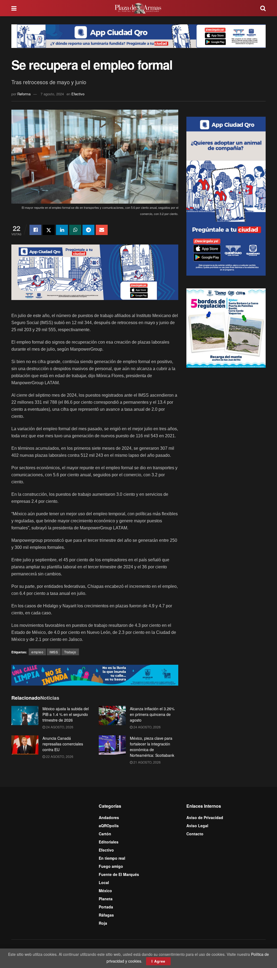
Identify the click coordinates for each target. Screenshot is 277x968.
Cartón (105, 833)
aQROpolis (109, 825)
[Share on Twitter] (49, 230)
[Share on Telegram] (88, 230)
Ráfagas (106, 915)
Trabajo (70, 652)
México (105, 890)
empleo (37, 652)
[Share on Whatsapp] (75, 230)
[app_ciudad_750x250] (94, 271)
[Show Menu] (14, 8)
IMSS (54, 652)
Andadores (109, 817)
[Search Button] (263, 8)
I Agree (158, 961)
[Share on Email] (102, 230)
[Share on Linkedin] (62, 230)
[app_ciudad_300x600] (226, 195)
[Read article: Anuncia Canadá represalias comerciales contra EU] (24, 745)
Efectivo (77, 93)
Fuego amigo (111, 866)
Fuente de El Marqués (119, 874)
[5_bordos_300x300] (226, 327)
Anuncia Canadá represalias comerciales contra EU (62, 743)
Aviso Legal (197, 825)
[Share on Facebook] (35, 230)
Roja (103, 923)
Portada (106, 907)
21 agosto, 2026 (147, 762)
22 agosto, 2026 (59, 756)
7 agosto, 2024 (52, 93)
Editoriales (108, 842)
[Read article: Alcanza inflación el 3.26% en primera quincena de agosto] (112, 715)
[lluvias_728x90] (94, 674)
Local (104, 882)
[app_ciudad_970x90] (138, 35)
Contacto (194, 833)
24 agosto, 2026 (59, 727)
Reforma (24, 93)
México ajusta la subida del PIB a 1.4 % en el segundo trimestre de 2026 (65, 714)
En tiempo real (112, 858)
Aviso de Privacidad (204, 817)
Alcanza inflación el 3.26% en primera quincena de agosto (152, 714)
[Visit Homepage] (138, 8)
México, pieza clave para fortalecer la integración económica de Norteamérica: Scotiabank (152, 746)
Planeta (106, 898)
